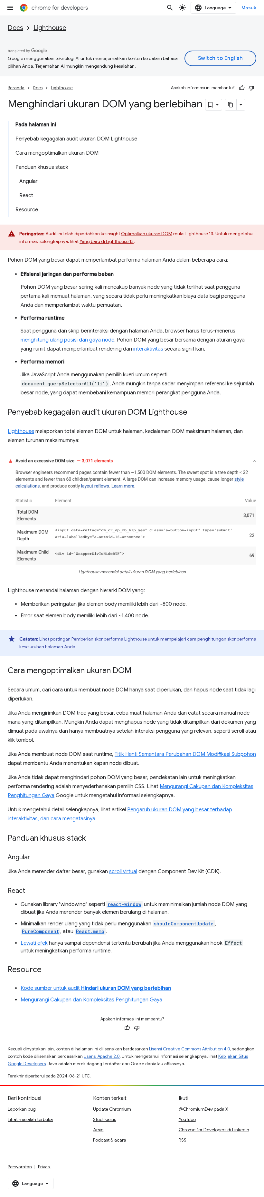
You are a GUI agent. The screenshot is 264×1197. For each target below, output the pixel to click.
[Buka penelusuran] (170, 8)
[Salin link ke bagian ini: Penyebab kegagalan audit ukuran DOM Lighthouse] (193, 413)
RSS (182, 1140)
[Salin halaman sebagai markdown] (231, 104)
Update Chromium (112, 1109)
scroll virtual (123, 871)
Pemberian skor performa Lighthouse (109, 639)
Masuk (249, 8)
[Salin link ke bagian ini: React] (31, 891)
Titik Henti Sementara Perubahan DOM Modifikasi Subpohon (185, 754)
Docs (15, 28)
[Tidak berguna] (251, 88)
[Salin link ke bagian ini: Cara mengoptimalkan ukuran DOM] (137, 671)
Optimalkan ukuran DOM (146, 234)
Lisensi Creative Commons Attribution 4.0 (189, 1049)
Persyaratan (20, 1166)
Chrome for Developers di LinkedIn (214, 1130)
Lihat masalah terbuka (30, 1119)
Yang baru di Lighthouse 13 (107, 241)
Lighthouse (49, 28)
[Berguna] (242, 88)
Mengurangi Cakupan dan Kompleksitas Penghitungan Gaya (91, 1000)
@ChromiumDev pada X (203, 1109)
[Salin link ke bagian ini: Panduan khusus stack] (92, 839)
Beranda (16, 88)
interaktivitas (148, 349)
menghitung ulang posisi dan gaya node (67, 340)
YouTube (187, 1119)
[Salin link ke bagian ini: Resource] (48, 970)
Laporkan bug (22, 1109)
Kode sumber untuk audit (96, 988)
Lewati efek (34, 943)
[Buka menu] (10, 7)
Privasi (44, 1166)
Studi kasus (104, 1119)
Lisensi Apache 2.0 (102, 1056)
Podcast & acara (109, 1140)
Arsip (98, 1130)
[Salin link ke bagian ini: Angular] (36, 858)
